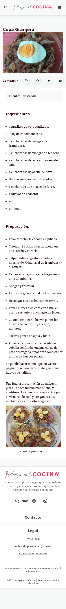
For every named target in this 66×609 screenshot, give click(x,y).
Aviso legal (33, 538)
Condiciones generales (33, 553)
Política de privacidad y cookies (33, 546)
